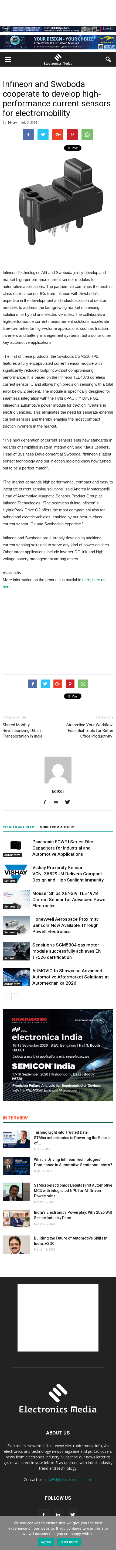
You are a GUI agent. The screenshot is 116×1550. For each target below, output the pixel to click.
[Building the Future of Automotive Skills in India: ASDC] (16, 1244)
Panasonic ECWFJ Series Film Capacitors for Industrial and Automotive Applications (62, 848)
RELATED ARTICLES (18, 827)
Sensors (10, 881)
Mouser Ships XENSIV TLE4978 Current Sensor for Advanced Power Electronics (69, 899)
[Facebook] (46, 802)
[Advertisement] (58, 630)
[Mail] (58, 802)
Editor (12, 122)
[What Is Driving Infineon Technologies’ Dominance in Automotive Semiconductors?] (16, 1166)
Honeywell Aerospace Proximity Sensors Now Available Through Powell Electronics (65, 925)
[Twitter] (69, 802)
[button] (108, 59)
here (86, 579)
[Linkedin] (58, 1514)
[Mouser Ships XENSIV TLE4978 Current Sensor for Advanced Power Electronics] (16, 899)
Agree (46, 1542)
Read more (68, 1542)
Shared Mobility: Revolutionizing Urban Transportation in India (22, 730)
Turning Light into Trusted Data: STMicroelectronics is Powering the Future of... (72, 1137)
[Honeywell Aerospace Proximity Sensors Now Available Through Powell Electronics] (16, 925)
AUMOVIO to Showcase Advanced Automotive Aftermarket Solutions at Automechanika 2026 (70, 977)
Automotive (12, 855)
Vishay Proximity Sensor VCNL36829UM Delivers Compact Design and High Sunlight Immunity (68, 874)
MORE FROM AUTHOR (57, 827)
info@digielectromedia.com (68, 1479)
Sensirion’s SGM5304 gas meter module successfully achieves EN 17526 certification (66, 951)
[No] (109, 1533)
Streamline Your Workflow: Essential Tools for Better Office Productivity (89, 730)
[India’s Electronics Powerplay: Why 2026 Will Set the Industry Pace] (16, 1219)
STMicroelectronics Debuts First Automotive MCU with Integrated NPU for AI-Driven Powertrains (73, 1190)
